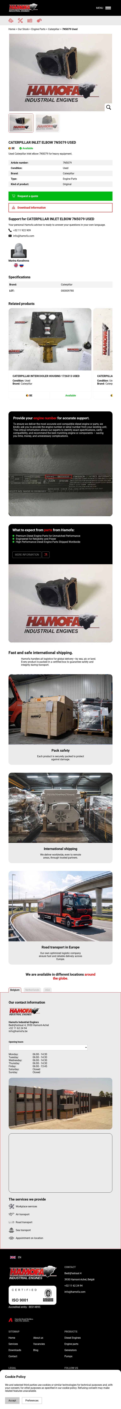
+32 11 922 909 (22, 230)
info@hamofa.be (18, 1031)
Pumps (68, 1356)
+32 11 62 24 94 (18, 1028)
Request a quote (27, 196)
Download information (31, 207)
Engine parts (71, 1343)
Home (12, 29)
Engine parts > (39, 29)
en (19, 1257)
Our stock (23, 29)
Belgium (15, 989)
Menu (99, 7)
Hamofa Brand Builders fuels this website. (24, 1320)
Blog (35, 1350)
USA (47, 989)
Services (13, 1343)
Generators (70, 1350)
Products (70, 1331)
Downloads (15, 1350)
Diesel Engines (72, 1337)
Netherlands (32, 989)
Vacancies (39, 1343)
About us (38, 1337)
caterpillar (53, 29)
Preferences (31, 1400)
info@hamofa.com (23, 235)
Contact (13, 1356)
